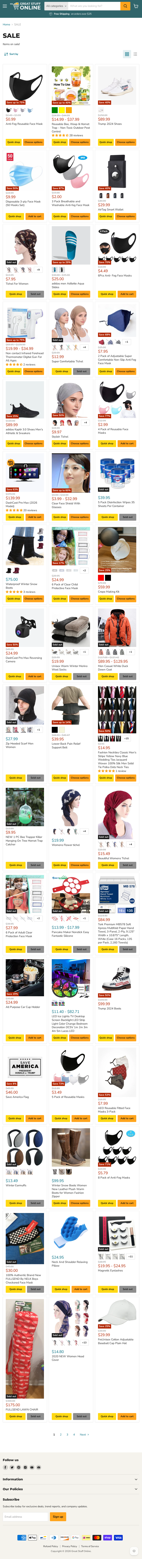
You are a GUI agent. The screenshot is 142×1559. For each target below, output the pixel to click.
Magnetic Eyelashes (110, 1270)
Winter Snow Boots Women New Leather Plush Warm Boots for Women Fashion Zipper (69, 1191)
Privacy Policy (69, 1546)
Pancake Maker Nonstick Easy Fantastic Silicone (70, 934)
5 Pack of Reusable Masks (68, 1097)
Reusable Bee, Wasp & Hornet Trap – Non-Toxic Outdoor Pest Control (71, 127)
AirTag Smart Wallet (110, 209)
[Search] (125, 6)
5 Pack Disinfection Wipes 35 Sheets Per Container (116, 504)
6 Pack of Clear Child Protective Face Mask (65, 586)
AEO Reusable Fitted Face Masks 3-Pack (114, 1110)
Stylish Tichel (60, 437)
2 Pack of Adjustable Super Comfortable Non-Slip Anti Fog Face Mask (117, 359)
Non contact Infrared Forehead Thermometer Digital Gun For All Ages (25, 356)
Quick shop (13, 142)
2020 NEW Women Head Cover (68, 1358)
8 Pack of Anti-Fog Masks (114, 1177)
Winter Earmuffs (16, 1185)
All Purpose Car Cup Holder (23, 1007)
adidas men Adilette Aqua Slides (68, 285)
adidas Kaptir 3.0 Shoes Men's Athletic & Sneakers (24, 431)
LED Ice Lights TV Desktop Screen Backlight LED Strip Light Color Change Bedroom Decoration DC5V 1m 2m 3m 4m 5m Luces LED (70, 1023)
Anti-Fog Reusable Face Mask (24, 124)
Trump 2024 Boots (109, 1008)
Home (6, 24)
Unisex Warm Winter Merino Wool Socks (69, 668)
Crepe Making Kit (108, 592)
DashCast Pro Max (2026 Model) (21, 504)
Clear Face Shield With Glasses (66, 505)
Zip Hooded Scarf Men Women (19, 745)
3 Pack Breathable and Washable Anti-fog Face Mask (70, 203)
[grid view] (127, 54)
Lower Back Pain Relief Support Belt (66, 745)
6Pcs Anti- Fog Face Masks (115, 275)
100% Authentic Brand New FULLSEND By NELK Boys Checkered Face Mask (23, 1278)
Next (83, 1434)
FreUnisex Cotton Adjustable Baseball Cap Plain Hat (115, 1341)
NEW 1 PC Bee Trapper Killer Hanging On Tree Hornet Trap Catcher (24, 840)
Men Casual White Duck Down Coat (113, 668)
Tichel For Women (17, 284)
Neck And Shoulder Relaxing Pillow (70, 1264)
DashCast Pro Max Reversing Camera (24, 659)
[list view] (135, 54)
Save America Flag (17, 1097)
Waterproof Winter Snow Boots (21, 586)
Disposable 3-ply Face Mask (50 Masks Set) (23, 203)
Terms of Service (90, 1546)
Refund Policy (50, 1546)
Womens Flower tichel (66, 845)
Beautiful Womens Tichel (113, 858)
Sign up (58, 1517)
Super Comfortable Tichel (67, 361)
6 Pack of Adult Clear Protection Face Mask (19, 934)
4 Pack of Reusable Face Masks (113, 431)
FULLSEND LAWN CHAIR (22, 1409)
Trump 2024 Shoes (110, 124)
